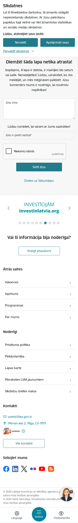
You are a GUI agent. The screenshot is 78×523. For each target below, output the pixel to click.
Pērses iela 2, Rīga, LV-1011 (27, 423)
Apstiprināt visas (57, 42)
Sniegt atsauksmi (39, 251)
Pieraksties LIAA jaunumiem (24, 379)
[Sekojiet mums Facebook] (6, 469)
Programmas (14, 305)
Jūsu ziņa (11, 102)
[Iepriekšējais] (8, 208)
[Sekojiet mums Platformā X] (24, 469)
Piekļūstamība (14, 356)
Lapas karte (13, 368)
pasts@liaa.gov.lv (20, 417)
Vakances (11, 282)
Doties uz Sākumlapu (39, 181)
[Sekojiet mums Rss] (51, 469)
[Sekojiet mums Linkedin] (15, 469)
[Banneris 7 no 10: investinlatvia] (39, 208)
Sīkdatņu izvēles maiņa (20, 391)
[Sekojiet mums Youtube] (42, 468)
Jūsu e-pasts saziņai (18, 135)
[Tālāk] (69, 208)
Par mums (12, 317)
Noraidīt (20, 42)
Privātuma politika (17, 345)
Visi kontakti (24, 443)
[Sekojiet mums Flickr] (33, 468)
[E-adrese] (11, 431)
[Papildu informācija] (23, 431)
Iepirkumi (11, 294)
